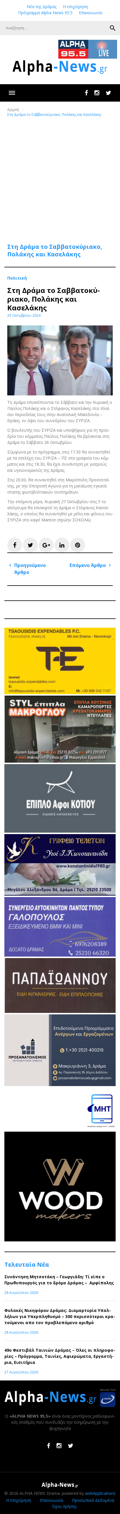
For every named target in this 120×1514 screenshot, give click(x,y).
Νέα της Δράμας (42, 6)
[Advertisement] (60, 176)
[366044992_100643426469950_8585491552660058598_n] (60, 1240)
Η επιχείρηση (75, 6)
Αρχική (13, 109)
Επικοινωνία (90, 12)
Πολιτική (17, 278)
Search (113, 28)
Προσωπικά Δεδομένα (93, 1500)
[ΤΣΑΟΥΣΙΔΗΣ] (60, 692)
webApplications (100, 1493)
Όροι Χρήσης (64, 1506)
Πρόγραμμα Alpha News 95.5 (45, 12)
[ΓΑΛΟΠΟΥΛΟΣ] (60, 955)
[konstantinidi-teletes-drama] (60, 894)
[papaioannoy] (60, 1011)
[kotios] (60, 831)
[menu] (12, 93)
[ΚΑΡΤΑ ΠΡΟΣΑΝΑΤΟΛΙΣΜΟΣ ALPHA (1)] (60, 1084)
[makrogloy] (60, 761)
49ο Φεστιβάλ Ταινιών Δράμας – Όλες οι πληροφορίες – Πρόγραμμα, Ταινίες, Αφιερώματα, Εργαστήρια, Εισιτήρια (59, 1356)
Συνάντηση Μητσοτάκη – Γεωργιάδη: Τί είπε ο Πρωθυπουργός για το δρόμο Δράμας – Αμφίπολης (59, 1280)
